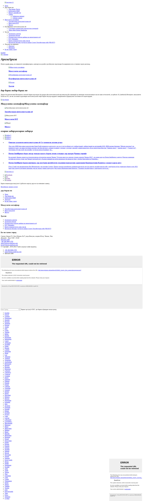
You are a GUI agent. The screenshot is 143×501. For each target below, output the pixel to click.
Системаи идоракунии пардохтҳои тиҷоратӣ (23, 28)
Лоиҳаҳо (11, 46)
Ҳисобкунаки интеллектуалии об (20, 21)
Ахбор (11, 14)
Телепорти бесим (14, 35)
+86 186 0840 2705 (7, 241)
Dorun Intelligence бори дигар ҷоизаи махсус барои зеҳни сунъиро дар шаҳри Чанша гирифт (48, 154)
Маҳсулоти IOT (14, 23)
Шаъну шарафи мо (15, 13)
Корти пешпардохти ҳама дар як (19, 41)
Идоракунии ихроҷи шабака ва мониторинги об (25, 37)
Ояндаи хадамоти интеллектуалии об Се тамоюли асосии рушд (35, 142)
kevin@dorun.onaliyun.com (9, 245)
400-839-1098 (5, 240)
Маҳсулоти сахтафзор (12, 20)
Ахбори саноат (17, 18)
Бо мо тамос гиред (11, 49)
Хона (6, 6)
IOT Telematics (13, 39)
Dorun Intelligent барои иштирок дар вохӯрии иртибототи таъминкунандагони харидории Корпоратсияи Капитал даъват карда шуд (65, 163)
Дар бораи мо (9, 196)
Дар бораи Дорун (14, 9)
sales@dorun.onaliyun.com (9, 243)
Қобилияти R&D (14, 11)
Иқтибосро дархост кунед (9, 187)
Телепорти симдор (15, 34)
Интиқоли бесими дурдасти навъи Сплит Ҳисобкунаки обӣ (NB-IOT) (32, 42)
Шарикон (12, 48)
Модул (11, 25)
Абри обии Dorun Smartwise (18, 30)
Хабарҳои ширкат (18, 16)
